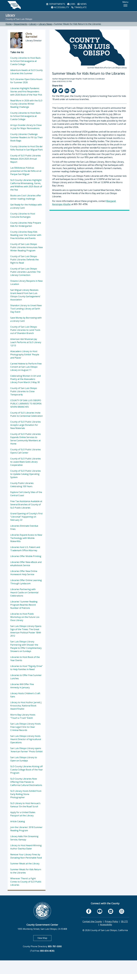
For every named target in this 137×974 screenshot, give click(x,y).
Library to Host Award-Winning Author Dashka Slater (26, 847)
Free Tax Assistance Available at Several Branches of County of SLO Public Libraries (26, 504)
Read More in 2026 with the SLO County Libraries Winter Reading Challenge (26, 103)
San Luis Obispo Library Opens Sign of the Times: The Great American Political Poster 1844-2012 (25, 631)
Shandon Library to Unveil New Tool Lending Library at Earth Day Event (26, 308)
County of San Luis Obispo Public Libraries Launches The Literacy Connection (25, 272)
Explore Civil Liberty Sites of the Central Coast (26, 494)
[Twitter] (61, 90)
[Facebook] (54, 90)
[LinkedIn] (67, 90)
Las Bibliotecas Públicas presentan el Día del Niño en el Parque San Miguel (25, 171)
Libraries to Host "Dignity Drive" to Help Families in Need (26, 668)
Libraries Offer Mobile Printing (25, 556)
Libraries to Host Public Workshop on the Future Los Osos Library (24, 617)
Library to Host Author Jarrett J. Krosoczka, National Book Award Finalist (26, 705)
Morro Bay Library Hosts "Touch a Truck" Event (22, 716)
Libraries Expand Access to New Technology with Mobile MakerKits (26, 538)
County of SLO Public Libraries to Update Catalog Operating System (25, 474)
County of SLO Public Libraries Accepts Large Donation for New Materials (25, 425)
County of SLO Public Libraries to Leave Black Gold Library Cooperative (25, 461)
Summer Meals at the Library (24, 863)
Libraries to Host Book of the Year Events (25, 659)
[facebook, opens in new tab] (89, 911)
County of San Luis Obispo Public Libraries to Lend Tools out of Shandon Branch (25, 330)
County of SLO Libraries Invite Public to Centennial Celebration (26, 414)
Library (10, 15)
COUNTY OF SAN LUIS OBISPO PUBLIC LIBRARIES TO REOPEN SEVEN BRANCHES (25, 403)
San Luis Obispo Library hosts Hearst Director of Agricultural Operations (25, 739)
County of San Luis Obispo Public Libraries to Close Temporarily (23, 391)
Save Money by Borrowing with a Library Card (26, 319)
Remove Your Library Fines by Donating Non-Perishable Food (26, 856)
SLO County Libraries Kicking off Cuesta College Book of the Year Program (26, 769)
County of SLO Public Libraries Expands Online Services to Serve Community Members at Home (25, 439)
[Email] (73, 90)
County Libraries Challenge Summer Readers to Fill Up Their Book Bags (26, 137)
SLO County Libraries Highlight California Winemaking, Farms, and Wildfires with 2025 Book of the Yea (26, 185)
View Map (44, 937)
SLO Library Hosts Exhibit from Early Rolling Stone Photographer (25, 794)
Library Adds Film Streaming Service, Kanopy (24, 838)
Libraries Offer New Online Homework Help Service (23, 573)
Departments (20, 24)
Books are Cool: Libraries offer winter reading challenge (25, 197)
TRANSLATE (80, 7)
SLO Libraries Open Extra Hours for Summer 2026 (26, 81)
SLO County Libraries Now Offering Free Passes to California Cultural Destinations (26, 782)
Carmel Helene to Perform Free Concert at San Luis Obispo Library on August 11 (26, 366)
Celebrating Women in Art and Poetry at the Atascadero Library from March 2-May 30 (25, 379)
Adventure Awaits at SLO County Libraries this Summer (26, 72)
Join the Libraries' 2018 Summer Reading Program (26, 829)
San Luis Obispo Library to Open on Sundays (23, 759)
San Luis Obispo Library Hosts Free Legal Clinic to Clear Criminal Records (25, 727)
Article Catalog (17, 821)
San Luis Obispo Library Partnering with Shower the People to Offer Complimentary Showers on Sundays (26, 646)
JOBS (72, 4)
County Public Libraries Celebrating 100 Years (22, 485)
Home (9, 24)
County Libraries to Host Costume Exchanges (22, 215)
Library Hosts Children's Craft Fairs (25, 695)
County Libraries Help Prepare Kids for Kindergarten (25, 224)
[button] (125, 5)
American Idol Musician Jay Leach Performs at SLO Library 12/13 (25, 342)
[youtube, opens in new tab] (99, 911)
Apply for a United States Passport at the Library (22, 814)
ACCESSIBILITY (61, 7)
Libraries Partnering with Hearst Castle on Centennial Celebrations (24, 592)
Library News (45, 24)
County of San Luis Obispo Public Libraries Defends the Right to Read (24, 259)
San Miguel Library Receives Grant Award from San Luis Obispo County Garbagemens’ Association (25, 295)
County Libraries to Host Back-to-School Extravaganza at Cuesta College (25, 61)
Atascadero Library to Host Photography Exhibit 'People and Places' (24, 354)
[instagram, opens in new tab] (121, 911)
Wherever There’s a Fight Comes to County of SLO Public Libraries (25, 881)
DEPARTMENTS (57, 4)
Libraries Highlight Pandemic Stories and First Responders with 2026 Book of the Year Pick (26, 91)
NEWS (83, 4)
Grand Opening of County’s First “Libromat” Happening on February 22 (26, 516)
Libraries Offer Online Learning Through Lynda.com (26, 582)
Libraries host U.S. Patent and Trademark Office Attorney (25, 549)
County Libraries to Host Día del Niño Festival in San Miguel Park (26, 148)
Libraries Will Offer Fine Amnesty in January (22, 686)
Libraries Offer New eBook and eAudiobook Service (25, 564)
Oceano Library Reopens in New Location (26, 282)
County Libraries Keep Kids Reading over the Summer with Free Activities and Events (25, 235)
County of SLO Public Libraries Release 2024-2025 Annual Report (25, 158)
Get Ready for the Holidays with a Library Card (26, 206)
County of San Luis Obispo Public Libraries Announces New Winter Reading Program (26, 247)
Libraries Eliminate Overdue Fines (24, 527)
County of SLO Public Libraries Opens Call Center (25, 451)
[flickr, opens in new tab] (111, 911)
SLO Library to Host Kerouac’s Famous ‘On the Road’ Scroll (25, 805)
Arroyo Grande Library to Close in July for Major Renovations (26, 127)
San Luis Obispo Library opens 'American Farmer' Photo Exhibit (26, 750)
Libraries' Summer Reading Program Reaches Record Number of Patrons (23, 604)
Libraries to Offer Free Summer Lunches (26, 677)
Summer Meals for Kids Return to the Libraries (77, 24)
